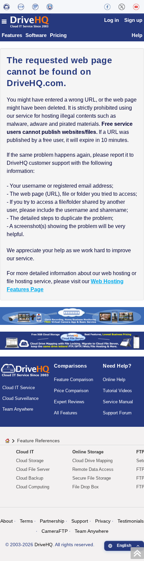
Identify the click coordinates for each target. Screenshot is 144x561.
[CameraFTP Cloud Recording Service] (35, 6)
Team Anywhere (17, 409)
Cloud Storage (30, 460)
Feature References (38, 440)
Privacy (103, 521)
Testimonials (131, 521)
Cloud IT (25, 451)
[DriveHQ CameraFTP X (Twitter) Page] (121, 6)
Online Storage (87, 451)
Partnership (52, 521)
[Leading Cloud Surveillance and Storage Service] (72, 316)
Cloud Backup (29, 478)
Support (79, 521)
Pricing (58, 35)
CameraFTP (55, 531)
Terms (26, 521)
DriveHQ (43, 544)
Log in (111, 20)
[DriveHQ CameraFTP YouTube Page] (136, 6)
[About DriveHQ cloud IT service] (25, 373)
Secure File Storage (91, 478)
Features (12, 35)
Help (137, 35)
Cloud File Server (33, 469)
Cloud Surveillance (20, 398)
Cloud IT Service (18, 387)
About (6, 521)
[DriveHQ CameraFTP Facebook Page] (107, 6)
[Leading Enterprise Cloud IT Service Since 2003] (72, 340)
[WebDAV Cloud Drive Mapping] (6, 6)
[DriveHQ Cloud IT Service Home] (25, 21)
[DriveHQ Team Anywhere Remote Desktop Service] (49, 6)
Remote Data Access (93, 469)
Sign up (133, 20)
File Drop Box (85, 486)
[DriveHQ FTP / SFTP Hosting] (20, 6)
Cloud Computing (32, 486)
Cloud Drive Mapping (92, 460)
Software (36, 35)
